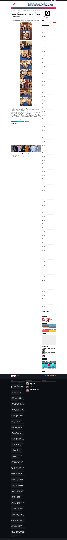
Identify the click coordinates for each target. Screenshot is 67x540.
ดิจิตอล (20, 440)
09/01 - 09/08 (49, 168)
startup (23, 387)
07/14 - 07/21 (49, 159)
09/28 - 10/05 (49, 245)
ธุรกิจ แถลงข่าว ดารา (13, 469)
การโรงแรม (18, 404)
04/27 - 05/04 (49, 215)
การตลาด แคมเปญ (18, 399)
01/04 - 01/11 (49, 264)
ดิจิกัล (18, 440)
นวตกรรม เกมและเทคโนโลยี (17, 472)
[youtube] (51, 0)
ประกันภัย (21, 486)
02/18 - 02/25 (49, 130)
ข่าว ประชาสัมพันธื (13, 415)
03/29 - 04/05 (49, 280)
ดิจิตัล (22, 440)
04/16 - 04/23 (49, 70)
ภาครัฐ (16, 119)
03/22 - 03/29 (49, 279)
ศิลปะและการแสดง (13, 519)
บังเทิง (17, 480)
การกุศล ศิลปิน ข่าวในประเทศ (14, 393)
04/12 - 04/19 (49, 283)
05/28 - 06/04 (49, 78)
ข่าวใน (15, 420)
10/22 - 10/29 (49, 107)
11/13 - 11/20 (49, 40)
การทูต (20, 403)
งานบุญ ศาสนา (12, 437)
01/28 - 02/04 (49, 126)
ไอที (23, 533)
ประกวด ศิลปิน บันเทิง (13, 486)
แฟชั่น (17, 491)
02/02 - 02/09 (49, 198)
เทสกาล (20, 467)
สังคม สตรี (23, 521)
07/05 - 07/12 (49, 299)
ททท (17, 461)
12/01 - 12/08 (49, 186)
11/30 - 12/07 (49, 257)
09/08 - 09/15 (49, 170)
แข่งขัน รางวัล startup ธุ (17, 428)
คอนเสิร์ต (15, 434)
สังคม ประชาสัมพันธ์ (19, 521)
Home (11, 0)
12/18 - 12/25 (49, 47)
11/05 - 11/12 (49, 110)
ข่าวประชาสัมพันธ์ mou (18, 426)
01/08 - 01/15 (49, 51)
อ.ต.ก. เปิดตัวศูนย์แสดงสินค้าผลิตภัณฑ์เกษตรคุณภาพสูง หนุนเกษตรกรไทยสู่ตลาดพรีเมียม (50, 355)
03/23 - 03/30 (49, 208)
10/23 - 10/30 (49, 36)
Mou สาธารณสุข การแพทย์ (17, 385)
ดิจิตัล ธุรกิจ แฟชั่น (13, 443)
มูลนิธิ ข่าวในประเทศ (13, 501)
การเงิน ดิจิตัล (17, 397)
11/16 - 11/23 (49, 254)
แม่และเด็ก (17, 501)
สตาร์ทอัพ (21, 520)
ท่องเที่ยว (12, 462)
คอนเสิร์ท (18, 434)
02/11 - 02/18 (49, 129)
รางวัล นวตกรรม (20, 507)
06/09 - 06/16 (49, 152)
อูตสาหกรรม (12, 533)
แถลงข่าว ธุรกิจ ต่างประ (13, 450)
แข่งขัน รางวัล (12, 428)
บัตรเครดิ (20, 480)
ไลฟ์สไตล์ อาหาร (16, 515)
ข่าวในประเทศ (13, 119)
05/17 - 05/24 (49, 290)
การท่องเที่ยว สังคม (17, 403)
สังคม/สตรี (19, 119)
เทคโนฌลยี (16, 463)
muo (21, 385)
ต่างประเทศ (22, 443)
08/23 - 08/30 (49, 309)
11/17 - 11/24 (49, 183)
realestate (15, 386)
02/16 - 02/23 (49, 201)
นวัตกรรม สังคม (18, 478)
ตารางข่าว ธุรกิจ (13, 444)
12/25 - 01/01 (49, 48)
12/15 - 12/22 (49, 189)
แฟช (15, 491)
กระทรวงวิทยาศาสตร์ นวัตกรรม (14, 391)
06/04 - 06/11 (49, 80)
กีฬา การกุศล (23, 410)
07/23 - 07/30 (49, 89)
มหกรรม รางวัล (18, 496)
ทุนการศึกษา (12, 463)
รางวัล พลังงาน (12, 509)
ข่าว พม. (17, 415)
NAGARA (12, 386)
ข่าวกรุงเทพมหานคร (21, 415)
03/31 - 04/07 (49, 138)
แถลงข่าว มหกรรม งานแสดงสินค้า (14, 457)
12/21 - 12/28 (49, 261)
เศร (11, 520)
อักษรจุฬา (12, 531)
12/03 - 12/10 (49, 115)
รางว (21, 502)
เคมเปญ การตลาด (21, 434)
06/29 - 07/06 (49, 227)
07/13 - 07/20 (49, 230)
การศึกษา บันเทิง (18, 405)
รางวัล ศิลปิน (16, 509)
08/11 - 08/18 (49, 164)
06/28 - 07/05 (49, 298)
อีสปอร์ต (17, 532)
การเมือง (15, 404)
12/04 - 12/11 (49, 44)
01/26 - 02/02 (49, 197)
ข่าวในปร (18, 420)
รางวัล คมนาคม (17, 504)
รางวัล (11, 503)
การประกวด (23, 403)
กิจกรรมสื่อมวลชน (17, 410)
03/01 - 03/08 (49, 275)
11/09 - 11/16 (49, 253)
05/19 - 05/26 (49, 148)
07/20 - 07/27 (49, 231)
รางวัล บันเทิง (18, 508)
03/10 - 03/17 (49, 134)
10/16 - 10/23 (49, 35)
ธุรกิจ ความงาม (19, 468)
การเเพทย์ (22, 409)
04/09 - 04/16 (49, 69)
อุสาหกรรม (23, 532)
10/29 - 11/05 (49, 108)
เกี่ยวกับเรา (14, 0)
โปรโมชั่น (12, 490)
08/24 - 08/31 (49, 238)
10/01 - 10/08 (49, 103)
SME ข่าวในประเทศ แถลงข (20, 386)
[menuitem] (12, 8)
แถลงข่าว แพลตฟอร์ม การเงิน (14, 455)
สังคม (11, 521)
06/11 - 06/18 (49, 81)
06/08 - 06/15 (49, 223)
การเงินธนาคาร (12, 398)
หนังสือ (18, 527)
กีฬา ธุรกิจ (23, 411)
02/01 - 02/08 (49, 269)
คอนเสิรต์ (12, 434)
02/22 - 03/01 (49, 273)
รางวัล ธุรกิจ (16, 507)
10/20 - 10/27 (49, 178)
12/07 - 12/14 (49, 258)
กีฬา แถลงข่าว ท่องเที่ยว (18, 411)
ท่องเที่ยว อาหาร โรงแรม (16, 462)
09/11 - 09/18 (49, 28)
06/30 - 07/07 (49, 156)
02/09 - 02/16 (49, 200)
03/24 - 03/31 (49, 137)
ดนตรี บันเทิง (20, 438)
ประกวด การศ (12, 484)
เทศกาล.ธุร (17, 467)
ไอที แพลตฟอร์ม (13, 536)
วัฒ (23, 515)
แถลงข (18, 444)
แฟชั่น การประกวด (21, 491)
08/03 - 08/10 (49, 234)
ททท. (22, 461)
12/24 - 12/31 (49, 119)
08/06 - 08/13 (49, 92)
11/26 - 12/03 (49, 114)
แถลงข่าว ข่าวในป (19, 445)
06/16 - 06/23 (49, 153)
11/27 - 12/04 (49, 43)
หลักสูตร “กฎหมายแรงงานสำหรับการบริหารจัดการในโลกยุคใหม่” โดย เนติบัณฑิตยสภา (50, 352)
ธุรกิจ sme (15, 468)
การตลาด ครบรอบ (13, 399)
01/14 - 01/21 (49, 123)
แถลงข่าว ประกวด (19, 451)
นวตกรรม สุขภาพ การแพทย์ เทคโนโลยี (20, 475)
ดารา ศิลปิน (15, 440)
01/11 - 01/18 (49, 265)
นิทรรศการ (21, 479)
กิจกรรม (13, 410)
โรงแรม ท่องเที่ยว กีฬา (13, 513)
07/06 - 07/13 (49, 228)
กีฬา (20, 410)
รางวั (23, 502)
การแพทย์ (12, 404)
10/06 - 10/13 (49, 175)
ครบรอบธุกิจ (12, 432)
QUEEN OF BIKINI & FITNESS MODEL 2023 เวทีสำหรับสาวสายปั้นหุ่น (50, 349)
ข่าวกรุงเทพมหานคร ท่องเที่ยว (14, 416)
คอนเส (23, 433)
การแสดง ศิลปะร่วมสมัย (18, 409)
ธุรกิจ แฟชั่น (21, 469)
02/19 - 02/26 (49, 59)
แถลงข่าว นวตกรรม (19, 450)
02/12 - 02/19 (49, 58)
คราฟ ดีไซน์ (19, 432)
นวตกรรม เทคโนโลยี (13, 473)
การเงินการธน (20, 397)
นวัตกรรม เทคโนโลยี (13, 478)
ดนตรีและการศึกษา (13, 439)
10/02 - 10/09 (49, 32)
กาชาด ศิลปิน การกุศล (13, 392)
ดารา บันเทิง (19, 439)
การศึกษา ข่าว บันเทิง (13, 408)
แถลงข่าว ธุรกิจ (12, 449)
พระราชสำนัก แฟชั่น (19, 490)
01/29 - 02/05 (49, 55)
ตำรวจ (16, 444)
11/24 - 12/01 (49, 185)
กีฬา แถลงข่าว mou (13, 411)
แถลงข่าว (21, 444)
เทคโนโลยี (19, 463)
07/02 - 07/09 (49, 85)
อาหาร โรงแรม (17, 531)
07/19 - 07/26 (49, 302)
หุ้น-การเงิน (21, 527)
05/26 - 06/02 (49, 149)
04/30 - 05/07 (49, 73)
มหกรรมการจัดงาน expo (13, 498)
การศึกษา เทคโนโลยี (19, 408)
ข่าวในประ (21, 420)
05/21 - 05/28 (49, 77)
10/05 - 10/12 (49, 246)
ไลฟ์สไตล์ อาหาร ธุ (20, 515)
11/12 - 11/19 (49, 111)
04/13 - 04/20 (49, 212)
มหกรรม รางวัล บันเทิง (13, 497)
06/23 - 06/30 (49, 155)
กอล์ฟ (19, 391)
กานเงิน (17, 392)
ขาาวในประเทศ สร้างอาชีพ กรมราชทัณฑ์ (15, 427)
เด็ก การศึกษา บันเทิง (18, 443)
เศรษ (13, 520)
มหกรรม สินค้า (18, 497)
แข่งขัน (21, 427)
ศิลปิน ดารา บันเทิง (20, 519)
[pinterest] (52, 327)
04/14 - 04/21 (49, 141)
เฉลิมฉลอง (22, 437)
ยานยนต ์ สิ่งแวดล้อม (13, 502)
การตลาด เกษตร (20, 398)
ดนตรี (14, 438)
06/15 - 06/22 (49, 224)
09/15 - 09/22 (49, 171)
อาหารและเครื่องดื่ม (22, 531)
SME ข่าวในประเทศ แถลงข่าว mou (14, 387)
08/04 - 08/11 (49, 163)
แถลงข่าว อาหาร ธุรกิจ (13, 461)
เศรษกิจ (15, 520)
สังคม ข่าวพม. (14, 521)
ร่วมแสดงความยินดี (18, 502)
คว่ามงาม (21, 433)
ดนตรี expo (17, 438)
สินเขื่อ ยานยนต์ (12, 525)
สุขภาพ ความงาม (15, 526)
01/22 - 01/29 (49, 54)
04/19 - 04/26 (49, 284)
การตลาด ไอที (22, 399)
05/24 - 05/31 (49, 291)
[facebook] (52, 0)
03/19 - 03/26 (49, 65)
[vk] (52, 329)
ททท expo (20, 461)
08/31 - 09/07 (49, 239)
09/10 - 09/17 (49, 99)
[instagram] (55, 0)
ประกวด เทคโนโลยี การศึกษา (14, 485)
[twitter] (54, 0)
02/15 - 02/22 (49, 272)
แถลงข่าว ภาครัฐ (20, 455)
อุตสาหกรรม (20, 532)
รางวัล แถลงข (12, 507)
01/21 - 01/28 (49, 125)
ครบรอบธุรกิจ (16, 432)
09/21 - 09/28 (49, 243)
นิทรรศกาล (12, 480)
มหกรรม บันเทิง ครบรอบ (13, 496)
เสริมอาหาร (19, 526)
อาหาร (14, 531)
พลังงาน (23, 490)
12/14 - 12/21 (49, 260)
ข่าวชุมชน (12, 420)
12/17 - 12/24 (49, 118)
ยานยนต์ (20, 501)
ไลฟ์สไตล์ (12, 515)
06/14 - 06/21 (49, 295)
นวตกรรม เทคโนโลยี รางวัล (14, 474)
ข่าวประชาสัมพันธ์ (13, 426)
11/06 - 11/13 (49, 39)
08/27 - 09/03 (49, 96)
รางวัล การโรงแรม (13, 504)
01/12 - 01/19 (49, 194)
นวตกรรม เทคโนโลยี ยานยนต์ (19, 473)
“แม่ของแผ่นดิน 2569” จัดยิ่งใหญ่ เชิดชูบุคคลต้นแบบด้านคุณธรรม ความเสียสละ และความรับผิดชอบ (25, 154)
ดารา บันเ (23, 439)
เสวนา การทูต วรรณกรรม (13, 527)
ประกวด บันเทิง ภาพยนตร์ (20, 485)
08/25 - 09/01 (49, 167)
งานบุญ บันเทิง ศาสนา (17, 437)
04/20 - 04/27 (49, 213)
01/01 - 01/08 (49, 50)
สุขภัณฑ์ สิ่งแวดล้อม (20, 525)
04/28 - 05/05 (49, 144)
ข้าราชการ (14, 414)
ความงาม (18, 433)
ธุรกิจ (23, 467)
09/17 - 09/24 (49, 100)
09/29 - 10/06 (49, 174)
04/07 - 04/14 (49, 140)
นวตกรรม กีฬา (19, 474)
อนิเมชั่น (24, 527)
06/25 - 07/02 (49, 84)
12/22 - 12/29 (49, 190)
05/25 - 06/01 (49, 220)
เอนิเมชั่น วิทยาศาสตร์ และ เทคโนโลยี (18, 533)
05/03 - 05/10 (49, 287)
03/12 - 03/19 (49, 63)
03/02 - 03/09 (49, 204)
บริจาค (15, 480)
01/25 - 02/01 (49, 268)
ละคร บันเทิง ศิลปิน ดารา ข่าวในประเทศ (15, 514)
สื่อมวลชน (16, 525)
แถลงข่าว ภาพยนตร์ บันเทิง (14, 456)
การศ (11, 405)
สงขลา (18, 520)
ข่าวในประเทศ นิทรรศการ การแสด (14, 422)
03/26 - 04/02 (49, 66)
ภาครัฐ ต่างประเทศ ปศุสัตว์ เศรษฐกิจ (17, 492)
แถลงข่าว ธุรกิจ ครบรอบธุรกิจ (18, 449)
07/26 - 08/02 (49, 303)
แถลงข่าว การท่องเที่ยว (13, 445)
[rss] (45, 327)
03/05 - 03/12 (49, 62)
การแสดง (23, 408)
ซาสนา (12, 438)
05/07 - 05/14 (49, 74)
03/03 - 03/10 (49, 133)
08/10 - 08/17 (49, 235)
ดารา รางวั (12, 440)
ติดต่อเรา (17, 0)
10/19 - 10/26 (49, 249)
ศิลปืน (23, 519)
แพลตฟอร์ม (12, 491)
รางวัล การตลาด (18, 503)
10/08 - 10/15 (49, 104)
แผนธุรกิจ (15, 490)
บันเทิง (22, 480)
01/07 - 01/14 (49, 122)
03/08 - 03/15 (49, 276)
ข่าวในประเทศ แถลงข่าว (17, 421)
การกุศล (20, 392)
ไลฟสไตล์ (21, 514)
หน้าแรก (43, 313)
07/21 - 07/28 (49, 160)
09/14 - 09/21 (49, 242)
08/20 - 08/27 (49, 95)
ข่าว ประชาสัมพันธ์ (18, 414)
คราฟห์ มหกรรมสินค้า (13, 433)
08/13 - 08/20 (49, 93)
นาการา (18, 479)
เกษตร (11, 414)
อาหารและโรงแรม (13, 532)
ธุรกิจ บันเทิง (17, 469)
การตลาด (16, 398)
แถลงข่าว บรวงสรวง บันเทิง (14, 451)
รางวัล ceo (14, 503)
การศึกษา (14, 405)
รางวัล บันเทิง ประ (22, 508)
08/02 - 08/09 (49, 305)
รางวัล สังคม (20, 509)
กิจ (11, 410)
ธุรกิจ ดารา (12, 468)
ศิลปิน (16, 519)
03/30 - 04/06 (49, 209)
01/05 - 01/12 (49, 193)
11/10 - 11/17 (49, 182)
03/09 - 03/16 (49, 205)
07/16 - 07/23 (49, 88)
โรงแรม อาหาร (18, 513)
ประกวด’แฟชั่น (18, 486)
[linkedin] (53, 375)
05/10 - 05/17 (49, 288)
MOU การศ (12, 385)
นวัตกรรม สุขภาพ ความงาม (14, 479)
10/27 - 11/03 (49, 179)
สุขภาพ (13, 10)
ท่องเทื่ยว (21, 462)
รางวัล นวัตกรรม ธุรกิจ (13, 508)
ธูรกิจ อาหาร (12, 472)
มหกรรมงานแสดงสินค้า (19, 498)
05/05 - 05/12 (49, 145)
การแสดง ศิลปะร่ (13, 409)
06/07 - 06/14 (49, 294)
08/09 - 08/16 (49, 306)
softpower (20, 387)
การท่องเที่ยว (12, 403)
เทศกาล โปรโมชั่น (13, 467)
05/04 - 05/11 (49, 216)
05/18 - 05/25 (49, 219)
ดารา (16, 439)
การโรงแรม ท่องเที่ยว (22, 404)
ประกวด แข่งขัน (16, 484)
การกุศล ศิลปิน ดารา (20, 393)
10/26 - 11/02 (49, 250)
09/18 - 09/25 (49, 29)
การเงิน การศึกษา (13, 397)
